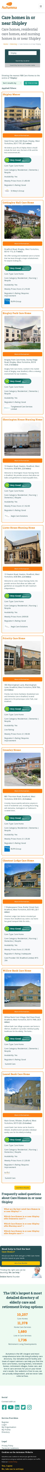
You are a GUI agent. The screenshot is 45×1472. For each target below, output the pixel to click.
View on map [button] (32, 83)
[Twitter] (23, 1407)
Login (4, 1424)
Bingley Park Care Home (17, 313)
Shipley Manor (11, 94)
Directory (6, 1432)
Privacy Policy (7, 1445)
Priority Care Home (14, 638)
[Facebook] (4, 1407)
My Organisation (9, 1427)
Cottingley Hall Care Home (18, 202)
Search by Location (22, 61)
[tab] (22, 61)
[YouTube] (11, 1407)
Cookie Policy (12, 1462)
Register (5, 1422)
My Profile (6, 1429)
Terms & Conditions (10, 1448)
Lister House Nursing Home (19, 527)
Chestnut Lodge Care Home (18, 860)
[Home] (9, 5)
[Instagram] (29, 1407)
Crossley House (12, 750)
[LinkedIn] (17, 1407)
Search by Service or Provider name (22, 65)
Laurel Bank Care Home (16, 1074)
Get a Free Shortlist (21, 1263)
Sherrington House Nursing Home (22, 419)
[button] (12, 83)
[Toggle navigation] (40, 6)
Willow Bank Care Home (17, 970)
